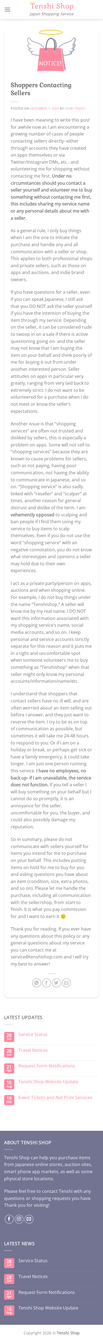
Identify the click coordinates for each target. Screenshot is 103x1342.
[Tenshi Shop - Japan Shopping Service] (52, 6)
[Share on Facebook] (46, 982)
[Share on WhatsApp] (36, 982)
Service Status (33, 1034)
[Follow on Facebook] (9, 1219)
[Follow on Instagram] (19, 1219)
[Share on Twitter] (56, 982)
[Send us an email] (29, 1219)
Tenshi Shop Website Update (48, 1081)
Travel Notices (33, 1050)
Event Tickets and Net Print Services (55, 1097)
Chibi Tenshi (75, 108)
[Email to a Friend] (66, 982)
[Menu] (7, 9)
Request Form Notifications (46, 1066)
